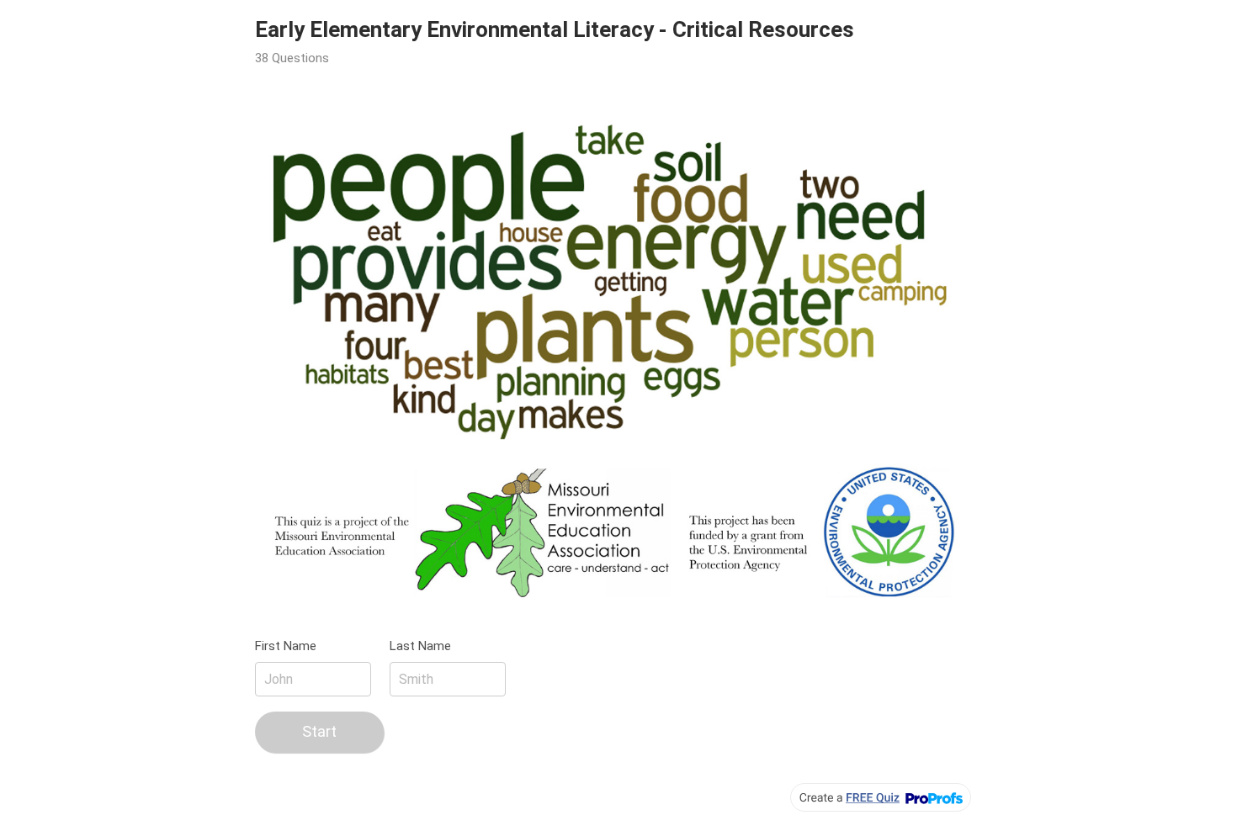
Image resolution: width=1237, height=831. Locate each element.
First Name (285, 646)
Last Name (420, 646)
